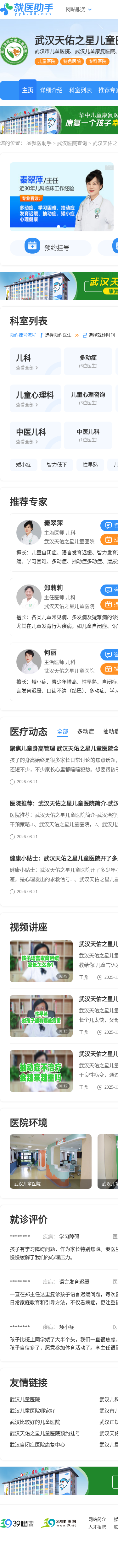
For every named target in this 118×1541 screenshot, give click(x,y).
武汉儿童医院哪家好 (32, 1411)
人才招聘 (97, 1527)
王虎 (83, 977)
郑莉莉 (53, 588)
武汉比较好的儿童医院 (35, 1422)
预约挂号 (57, 248)
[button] (58, 226)
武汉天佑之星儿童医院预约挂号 (45, 1433)
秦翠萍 (53, 523)
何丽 (50, 652)
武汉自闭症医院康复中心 (37, 1444)
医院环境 (29, 1123)
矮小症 (23, 464)
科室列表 (80, 90)
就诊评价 (29, 1219)
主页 (27, 90)
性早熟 (90, 464)
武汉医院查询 (72, 143)
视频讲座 (29, 927)
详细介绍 (51, 90)
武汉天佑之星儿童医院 (69, 541)
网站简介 (97, 1519)
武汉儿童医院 (25, 1399)
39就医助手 (39, 143)
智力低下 (57, 464)
